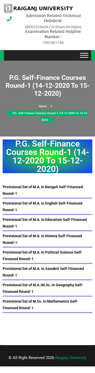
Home (43, 106)
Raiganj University (71, 357)
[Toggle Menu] (84, 55)
